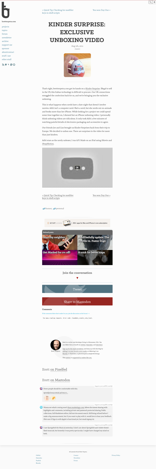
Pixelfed (38, 460)
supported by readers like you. (82, 358)
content (68, 358)
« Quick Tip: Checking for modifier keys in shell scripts (57, 196)
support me (7, 45)
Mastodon (89, 345)
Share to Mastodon (77, 302)
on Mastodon (60, 380)
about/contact (8, 52)
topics (4, 30)
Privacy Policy (116, 455)
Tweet (77, 49)
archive (5, 41)
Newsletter (77, 458)
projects (5, 26)
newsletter (6, 37)
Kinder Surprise (93, 88)
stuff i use (6, 55)
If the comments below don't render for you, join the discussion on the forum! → (65, 313)
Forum (76, 460)
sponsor (5, 48)
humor (49, 208)
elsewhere (99, 345)
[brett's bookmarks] (8, 65)
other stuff (6, 59)
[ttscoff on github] (6, 65)
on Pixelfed (58, 369)
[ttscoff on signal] (14, 65)
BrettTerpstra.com (9, 22)
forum (4, 34)
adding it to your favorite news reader (75, 351)
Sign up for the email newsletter (73, 349)
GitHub (83, 345)
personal (60, 208)
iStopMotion (48, 143)
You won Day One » (101, 10)
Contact (76, 455)
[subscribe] (3, 65)
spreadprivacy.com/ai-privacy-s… (56, 393)
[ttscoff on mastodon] (11, 65)
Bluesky (65, 354)
